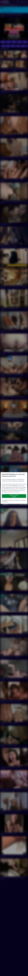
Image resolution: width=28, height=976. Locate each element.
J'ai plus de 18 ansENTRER (14, 496)
